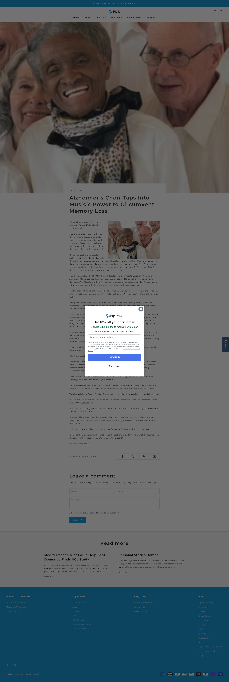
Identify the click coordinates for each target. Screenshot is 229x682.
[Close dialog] (141, 309)
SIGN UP (114, 357)
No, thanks (114, 366)
